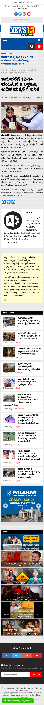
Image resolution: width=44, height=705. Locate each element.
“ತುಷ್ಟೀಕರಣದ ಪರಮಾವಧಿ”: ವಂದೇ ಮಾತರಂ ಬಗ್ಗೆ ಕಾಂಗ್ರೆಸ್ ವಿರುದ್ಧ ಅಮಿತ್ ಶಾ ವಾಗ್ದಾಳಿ (29, 455)
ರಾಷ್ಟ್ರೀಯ (29, 98)
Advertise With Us (33, 6)
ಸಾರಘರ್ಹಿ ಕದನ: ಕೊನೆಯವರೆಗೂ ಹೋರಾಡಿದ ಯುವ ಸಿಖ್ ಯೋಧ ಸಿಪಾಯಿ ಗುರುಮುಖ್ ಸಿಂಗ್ (20, 400)
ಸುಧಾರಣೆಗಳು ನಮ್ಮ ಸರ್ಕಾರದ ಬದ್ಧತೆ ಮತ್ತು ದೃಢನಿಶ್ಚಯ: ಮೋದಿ (27, 382)
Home (7, 6)
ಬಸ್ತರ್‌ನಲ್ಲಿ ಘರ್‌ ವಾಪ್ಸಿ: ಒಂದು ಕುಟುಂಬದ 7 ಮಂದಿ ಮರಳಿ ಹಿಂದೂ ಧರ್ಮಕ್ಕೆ (29, 336)
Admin (39, 98)
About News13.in (18, 6)
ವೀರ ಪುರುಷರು (19, 409)
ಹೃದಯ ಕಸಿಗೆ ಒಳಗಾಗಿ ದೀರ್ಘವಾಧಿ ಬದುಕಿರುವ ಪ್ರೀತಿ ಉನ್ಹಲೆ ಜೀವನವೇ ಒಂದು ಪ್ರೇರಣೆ (21, 61)
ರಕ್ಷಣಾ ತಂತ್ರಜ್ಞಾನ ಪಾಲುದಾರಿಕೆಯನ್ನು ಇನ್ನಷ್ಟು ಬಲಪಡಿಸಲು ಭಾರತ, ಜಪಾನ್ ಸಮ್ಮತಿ (29, 473)
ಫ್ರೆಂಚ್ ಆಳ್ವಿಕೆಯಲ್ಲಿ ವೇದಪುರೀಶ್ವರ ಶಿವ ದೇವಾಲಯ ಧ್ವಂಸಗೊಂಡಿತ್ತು (29, 367)
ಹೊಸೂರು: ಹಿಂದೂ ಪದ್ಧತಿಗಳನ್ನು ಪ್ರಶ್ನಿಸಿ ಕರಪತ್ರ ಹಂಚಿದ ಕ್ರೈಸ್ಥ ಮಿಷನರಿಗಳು (29, 321)
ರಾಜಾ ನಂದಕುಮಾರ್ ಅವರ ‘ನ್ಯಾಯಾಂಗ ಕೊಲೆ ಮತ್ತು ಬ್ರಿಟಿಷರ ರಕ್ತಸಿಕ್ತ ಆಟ (29, 351)
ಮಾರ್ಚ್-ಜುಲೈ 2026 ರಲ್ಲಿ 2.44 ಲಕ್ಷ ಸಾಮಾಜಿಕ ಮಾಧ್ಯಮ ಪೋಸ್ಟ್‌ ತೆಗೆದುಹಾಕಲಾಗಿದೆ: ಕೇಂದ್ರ (28, 419)
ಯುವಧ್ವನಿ (18, 358)
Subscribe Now (22, 9)
